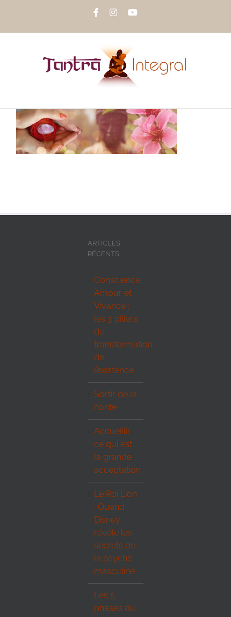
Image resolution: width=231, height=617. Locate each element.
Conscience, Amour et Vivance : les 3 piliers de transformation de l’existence (116, 325)
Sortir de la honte (115, 400)
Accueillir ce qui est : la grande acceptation (116, 450)
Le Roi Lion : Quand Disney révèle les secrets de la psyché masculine (115, 532)
